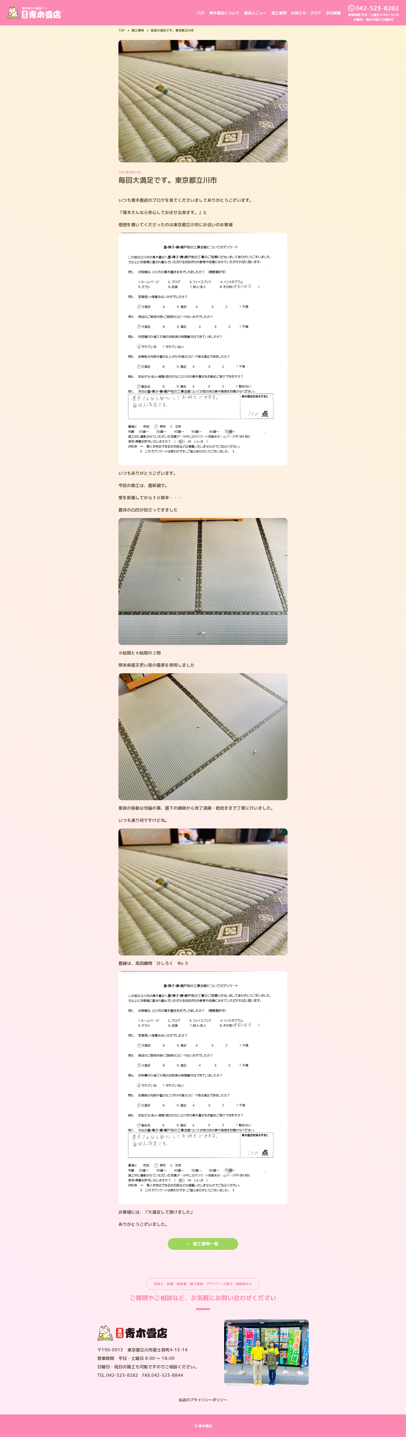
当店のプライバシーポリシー (203, 1399)
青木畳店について (224, 13)
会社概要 (333, 13)
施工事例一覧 (205, 1244)
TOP (201, 13)
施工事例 (278, 13)
